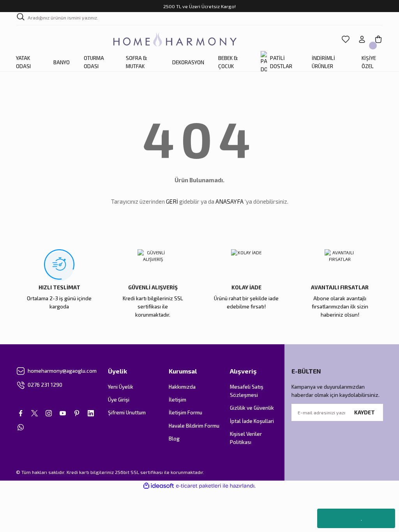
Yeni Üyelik (120, 387)
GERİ (172, 201)
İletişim (177, 399)
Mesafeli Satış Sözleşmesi (246, 391)
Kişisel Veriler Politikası (246, 438)
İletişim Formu (185, 412)
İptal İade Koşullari (252, 421)
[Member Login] (362, 39)
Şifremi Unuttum (127, 412)
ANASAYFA (229, 201)
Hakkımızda (182, 387)
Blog (174, 438)
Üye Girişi (118, 399)
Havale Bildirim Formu (194, 426)
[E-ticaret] (198, 486)
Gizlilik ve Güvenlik (252, 408)
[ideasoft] (158, 486)
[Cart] (378, 39)
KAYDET (364, 412)
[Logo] (175, 39)
